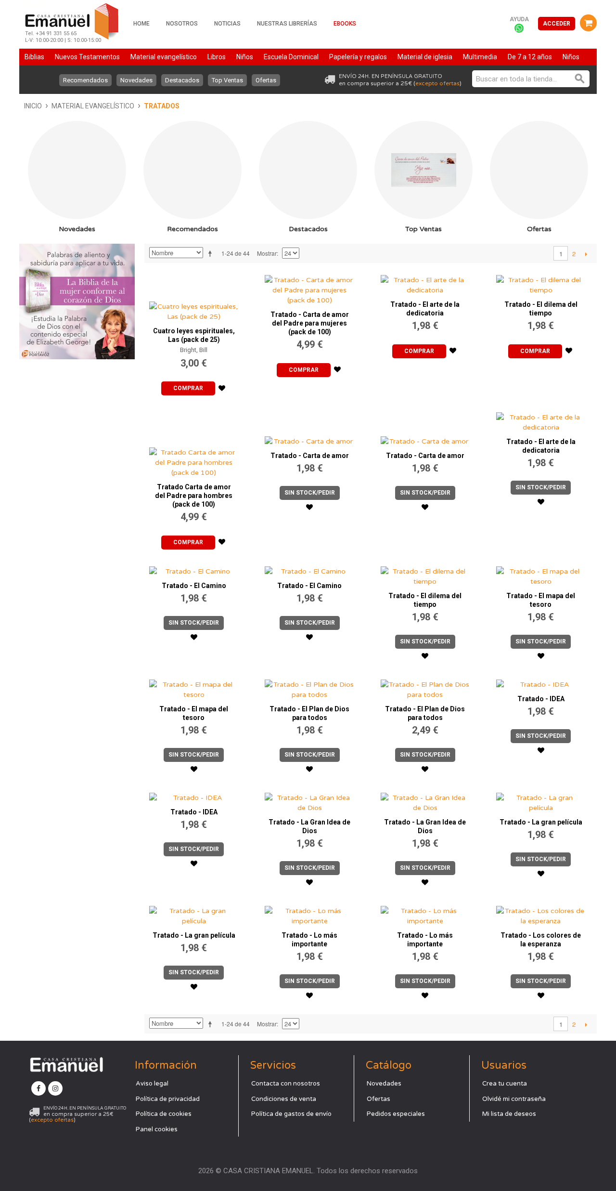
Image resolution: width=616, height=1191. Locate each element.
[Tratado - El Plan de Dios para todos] (309, 687)
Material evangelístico (92, 106)
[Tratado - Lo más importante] (309, 913)
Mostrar (267, 253)
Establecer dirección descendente (212, 253)
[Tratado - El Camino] (194, 569)
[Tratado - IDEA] (540, 682)
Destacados (182, 80)
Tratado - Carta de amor (309, 455)
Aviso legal (152, 1083)
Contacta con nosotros (285, 1083)
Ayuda (519, 19)
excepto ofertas (437, 83)
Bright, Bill (193, 349)
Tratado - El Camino (194, 585)
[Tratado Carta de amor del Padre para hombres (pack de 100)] (194, 442)
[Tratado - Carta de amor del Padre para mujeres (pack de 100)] (309, 287)
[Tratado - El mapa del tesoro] (540, 574)
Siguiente (586, 254)
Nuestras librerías (287, 23)
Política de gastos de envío (291, 1114)
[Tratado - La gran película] (540, 800)
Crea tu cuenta (504, 1083)
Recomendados (85, 80)
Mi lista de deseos (509, 1114)
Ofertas (266, 80)
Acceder (556, 23)
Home (141, 23)
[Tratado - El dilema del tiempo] (540, 282)
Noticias (227, 23)
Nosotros (182, 23)
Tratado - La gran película (541, 822)
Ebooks (345, 23)
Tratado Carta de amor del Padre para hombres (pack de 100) (193, 495)
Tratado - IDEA (541, 699)
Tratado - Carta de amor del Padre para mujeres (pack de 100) (309, 323)
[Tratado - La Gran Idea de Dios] (309, 800)
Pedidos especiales (396, 1114)
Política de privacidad (168, 1099)
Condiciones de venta (283, 1099)
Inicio (33, 106)
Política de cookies (164, 1114)
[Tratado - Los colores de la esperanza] (540, 913)
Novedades (136, 80)
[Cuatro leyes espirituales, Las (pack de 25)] (194, 296)
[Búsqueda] (580, 78)
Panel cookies (157, 1129)
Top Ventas (227, 80)
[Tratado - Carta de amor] (309, 426)
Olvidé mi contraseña (514, 1099)
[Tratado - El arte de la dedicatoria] (425, 282)
